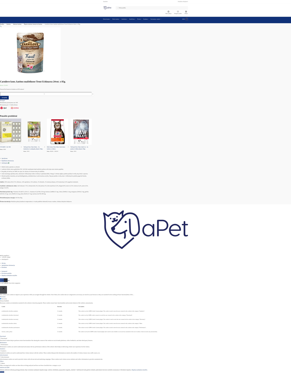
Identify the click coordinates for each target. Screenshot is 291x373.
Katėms (9, 24)
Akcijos (186, 13)
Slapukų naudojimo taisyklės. (139, 370)
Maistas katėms (17, 24)
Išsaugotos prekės (178, 13)
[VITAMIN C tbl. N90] (10, 132)
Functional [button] (3, 336)
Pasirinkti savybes (57, 153)
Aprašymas (5, 158)
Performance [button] (3, 342)
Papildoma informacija (8, 160)
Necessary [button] (3, 296)
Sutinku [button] (2, 372)
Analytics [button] (2, 348)
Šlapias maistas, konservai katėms (33, 24)
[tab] (146, 158)
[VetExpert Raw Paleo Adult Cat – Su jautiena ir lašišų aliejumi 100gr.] (81, 132)
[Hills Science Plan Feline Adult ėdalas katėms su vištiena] (57, 132)
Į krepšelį (4, 97)
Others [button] (2, 361)
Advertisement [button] (4, 355)
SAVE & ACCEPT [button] (4, 367)
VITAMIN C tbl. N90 (5, 147)
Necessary (4, 299)
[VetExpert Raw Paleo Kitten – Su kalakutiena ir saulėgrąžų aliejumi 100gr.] (34, 132)
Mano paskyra (168, 13)
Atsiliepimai (5, 163)
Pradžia (2, 24)
